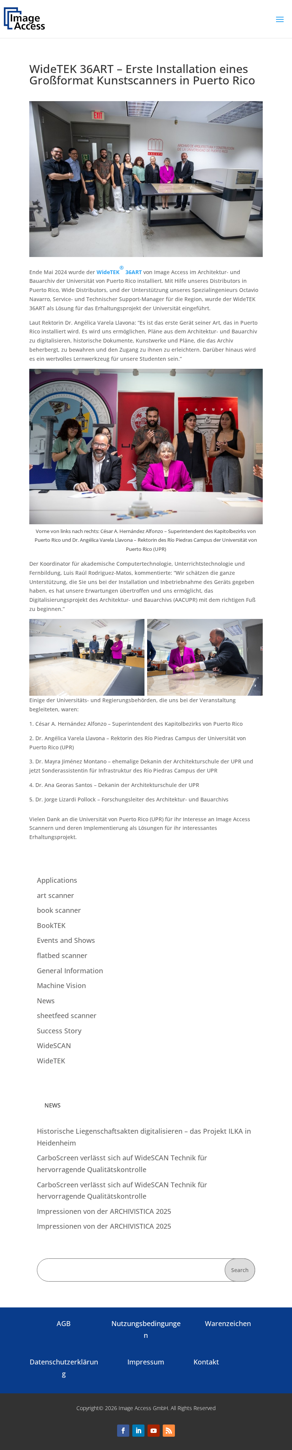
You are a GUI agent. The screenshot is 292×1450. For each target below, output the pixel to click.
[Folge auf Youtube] (154, 1431)
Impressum (145, 1361)
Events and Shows (66, 940)
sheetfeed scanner (67, 1015)
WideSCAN (54, 1045)
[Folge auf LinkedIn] (138, 1431)
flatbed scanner (62, 955)
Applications (57, 880)
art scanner (55, 895)
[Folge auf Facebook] (123, 1431)
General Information (70, 970)
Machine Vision (61, 985)
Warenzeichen (228, 1323)
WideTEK (51, 1060)
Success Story (59, 1030)
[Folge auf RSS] (169, 1431)
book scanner (59, 910)
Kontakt (206, 1361)
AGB (64, 1323)
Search (240, 1270)
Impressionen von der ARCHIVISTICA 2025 (104, 1211)
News (46, 1000)
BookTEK (51, 925)
